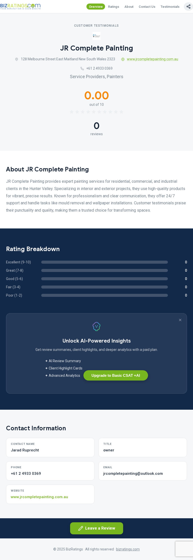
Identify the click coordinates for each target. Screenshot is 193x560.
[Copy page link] (188, 7)
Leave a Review (100, 528)
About (128, 7)
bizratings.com (128, 549)
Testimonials (170, 7)
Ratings (113, 7)
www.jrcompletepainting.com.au (152, 59)
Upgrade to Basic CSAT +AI (115, 375)
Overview (96, 7)
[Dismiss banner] (180, 319)
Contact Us (147, 7)
